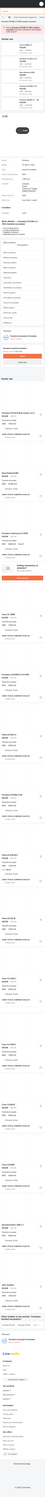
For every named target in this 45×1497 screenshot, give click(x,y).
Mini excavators (9, 253)
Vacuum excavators (11, 303)
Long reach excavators (12, 283)
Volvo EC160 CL (9, 735)
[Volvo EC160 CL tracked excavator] (22, 718)
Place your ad (22, 578)
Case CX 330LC (9, 979)
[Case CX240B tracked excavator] (22, 1148)
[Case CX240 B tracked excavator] (22, 1088)
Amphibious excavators (12, 288)
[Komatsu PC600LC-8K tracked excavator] (22, 778)
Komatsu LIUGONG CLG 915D (15, 675)
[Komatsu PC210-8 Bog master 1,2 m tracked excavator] (22, 396)
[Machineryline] (9, 17)
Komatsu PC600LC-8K (12, 795)
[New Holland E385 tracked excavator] (22, 456)
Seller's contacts (9, 1374)
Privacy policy (8, 1414)
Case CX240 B (8, 1105)
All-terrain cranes (10, 313)
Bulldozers (7, 323)
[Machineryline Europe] (16, 4)
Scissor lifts (7, 318)
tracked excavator (29, 170)
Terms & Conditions (10, 1410)
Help (4, 1370)
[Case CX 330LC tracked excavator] (22, 962)
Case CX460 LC (26, 45)
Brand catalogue (9, 1427)
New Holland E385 (10, 473)
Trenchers (7, 278)
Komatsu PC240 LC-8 (28, 86)
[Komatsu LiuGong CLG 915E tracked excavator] (22, 517)
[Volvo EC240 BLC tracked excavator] (22, 838)
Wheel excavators (10, 258)
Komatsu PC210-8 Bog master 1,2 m (18, 413)
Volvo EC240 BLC (10, 855)
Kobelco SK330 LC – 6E (29, 100)
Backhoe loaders (10, 263)
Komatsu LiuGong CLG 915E (15, 533)
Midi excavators (9, 268)
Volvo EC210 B (8, 918)
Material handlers (10, 273)
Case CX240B (8, 1165)
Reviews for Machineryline (13, 1422)
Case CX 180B (8, 614)
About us (6, 1366)
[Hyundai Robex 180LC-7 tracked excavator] (22, 1208)
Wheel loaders (9, 308)
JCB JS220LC (8, 1285)
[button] (41, 4)
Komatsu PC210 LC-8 (28, 59)
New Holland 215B (27, 72)
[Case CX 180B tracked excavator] (22, 598)
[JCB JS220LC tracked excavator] (22, 1268)
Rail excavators (9, 293)
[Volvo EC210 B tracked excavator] (22, 902)
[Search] (41, 11)
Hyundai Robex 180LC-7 (13, 1225)
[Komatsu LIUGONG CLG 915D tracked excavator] (22, 658)
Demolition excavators (12, 298)
